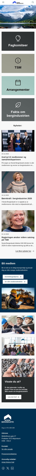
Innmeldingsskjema (11, 277)
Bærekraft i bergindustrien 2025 (17, 198)
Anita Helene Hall (8, 462)
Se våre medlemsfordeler (13, 281)
